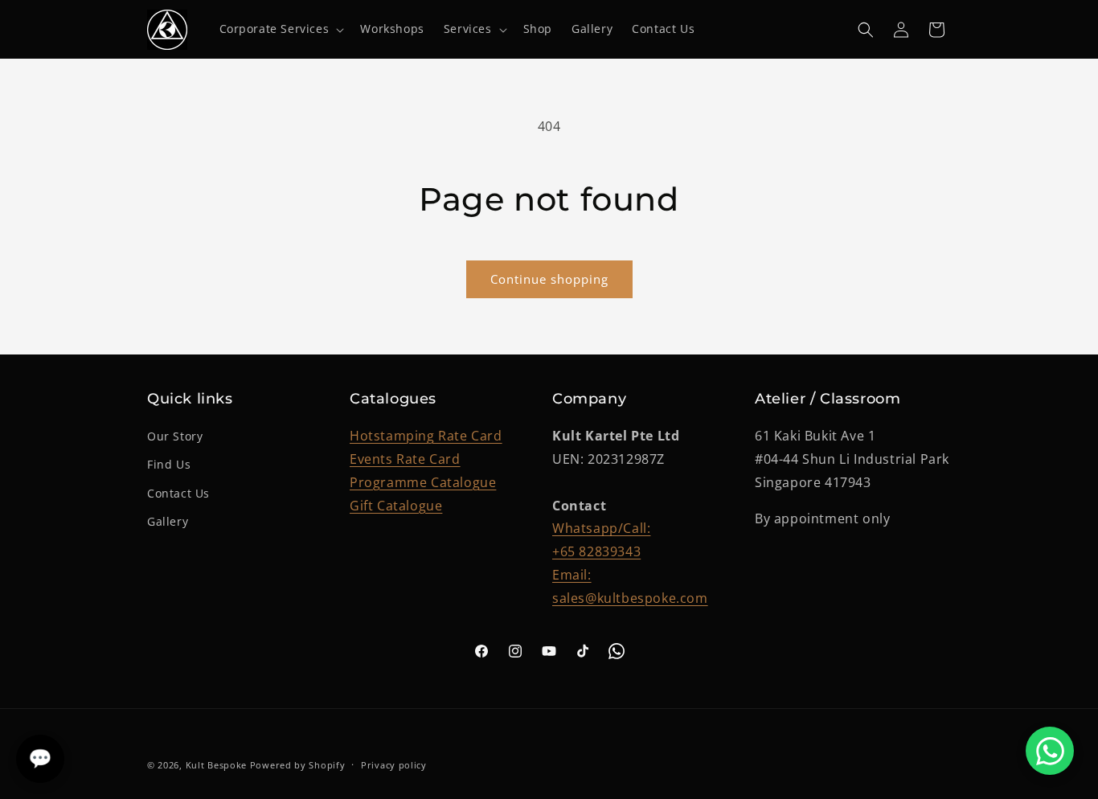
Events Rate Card (405, 459)
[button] (280, 29)
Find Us (169, 464)
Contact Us (178, 493)
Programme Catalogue (423, 482)
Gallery (167, 521)
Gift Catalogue (396, 505)
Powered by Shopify (298, 765)
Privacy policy (394, 764)
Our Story (175, 436)
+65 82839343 (596, 551)
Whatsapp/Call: (601, 528)
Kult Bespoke (216, 765)
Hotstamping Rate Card (426, 436)
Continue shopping (549, 279)
